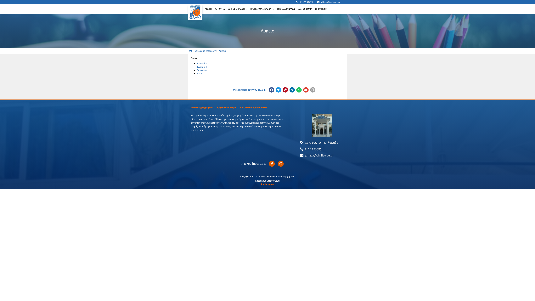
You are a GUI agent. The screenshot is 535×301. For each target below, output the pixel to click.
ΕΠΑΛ (199, 73)
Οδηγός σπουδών (236, 9)
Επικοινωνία (321, 9)
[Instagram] (281, 164)
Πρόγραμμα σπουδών (261, 9)
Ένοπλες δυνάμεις (286, 9)
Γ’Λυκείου (201, 70)
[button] (271, 90)
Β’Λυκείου (201, 67)
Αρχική (208, 9)
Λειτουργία (220, 9)
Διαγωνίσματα (305, 9)
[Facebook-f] (272, 164)
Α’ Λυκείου (201, 63)
